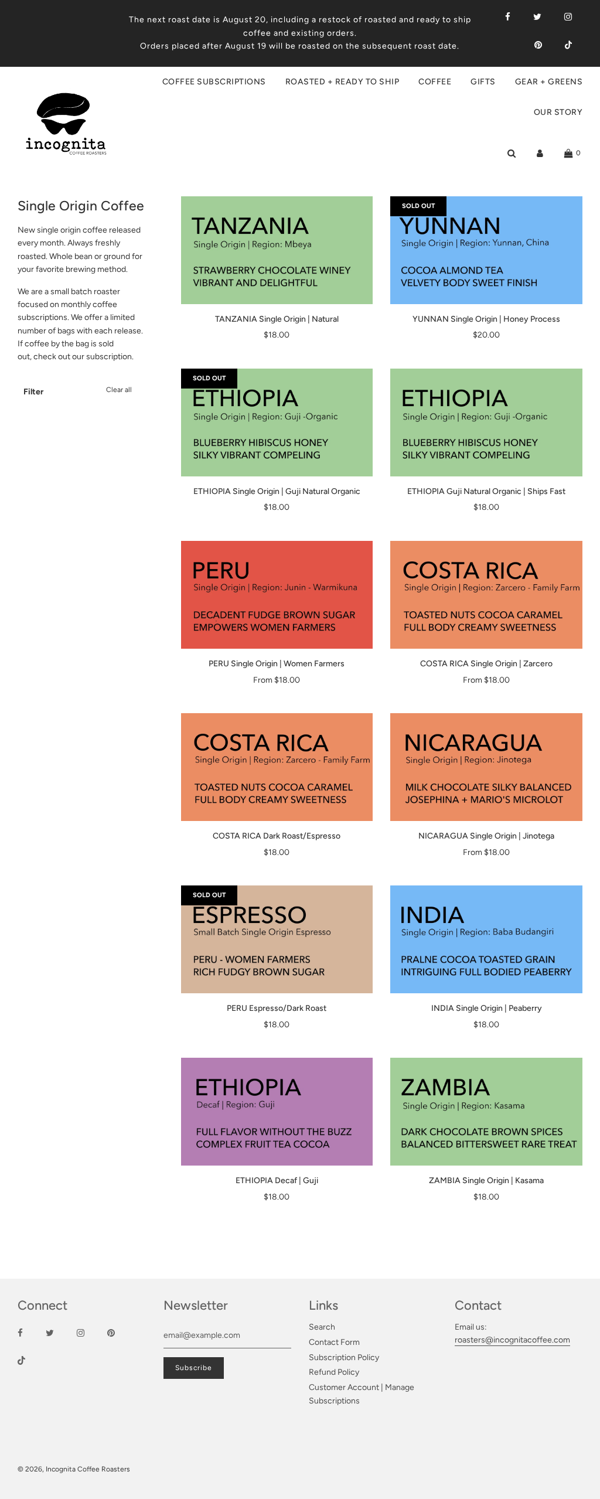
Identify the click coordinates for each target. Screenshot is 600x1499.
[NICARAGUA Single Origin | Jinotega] (486, 767)
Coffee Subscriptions (214, 82)
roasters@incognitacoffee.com (512, 1340)
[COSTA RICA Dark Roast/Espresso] (277, 767)
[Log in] (540, 153)
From (276, 680)
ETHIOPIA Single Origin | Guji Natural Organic (276, 491)
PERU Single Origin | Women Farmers (277, 664)
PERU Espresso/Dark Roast (276, 1008)
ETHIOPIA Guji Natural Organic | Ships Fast (486, 491)
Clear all (119, 390)
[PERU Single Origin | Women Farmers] (277, 595)
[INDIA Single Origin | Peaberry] (486, 939)
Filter (33, 392)
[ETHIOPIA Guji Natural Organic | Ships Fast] (486, 422)
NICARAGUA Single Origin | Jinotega (486, 836)
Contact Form (334, 1342)
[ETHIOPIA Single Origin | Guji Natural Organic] (277, 422)
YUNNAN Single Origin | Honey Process (486, 319)
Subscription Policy (344, 1357)
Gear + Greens (549, 82)
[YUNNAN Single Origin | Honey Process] (486, 250)
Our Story (558, 112)
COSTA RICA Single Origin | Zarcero (486, 664)
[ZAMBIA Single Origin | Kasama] (486, 1112)
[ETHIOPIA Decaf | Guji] (277, 1112)
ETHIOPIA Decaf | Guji (277, 1180)
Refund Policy (334, 1372)
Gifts (483, 82)
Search (322, 1327)
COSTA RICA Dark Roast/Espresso (276, 836)
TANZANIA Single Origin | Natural (277, 319)
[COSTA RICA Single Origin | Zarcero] (486, 595)
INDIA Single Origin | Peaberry (486, 1008)
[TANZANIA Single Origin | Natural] (277, 250)
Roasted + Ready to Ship (342, 82)
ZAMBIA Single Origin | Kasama (486, 1180)
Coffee (434, 82)
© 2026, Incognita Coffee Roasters (74, 1469)
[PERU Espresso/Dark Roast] (277, 939)
